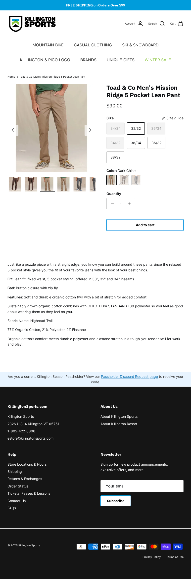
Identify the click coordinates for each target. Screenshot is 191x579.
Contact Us (16, 501)
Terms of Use (175, 557)
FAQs (11, 508)
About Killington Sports (119, 416)
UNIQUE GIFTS (121, 59)
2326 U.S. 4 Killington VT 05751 (33, 424)
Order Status (17, 486)
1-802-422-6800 (21, 431)
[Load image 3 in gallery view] (51, 128)
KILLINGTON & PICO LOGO (45, 59)
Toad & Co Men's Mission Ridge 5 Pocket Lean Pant (52, 77)
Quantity (113, 194)
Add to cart (145, 225)
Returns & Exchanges (24, 479)
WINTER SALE (158, 59)
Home (11, 77)
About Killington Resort (118, 424)
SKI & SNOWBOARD (140, 44)
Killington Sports (20, 416)
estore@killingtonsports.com (30, 438)
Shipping (14, 471)
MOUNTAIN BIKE (48, 44)
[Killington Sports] (32, 23)
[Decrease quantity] (111, 203)
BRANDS (88, 59)
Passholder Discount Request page (129, 376)
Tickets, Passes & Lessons (28, 493)
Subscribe (115, 501)
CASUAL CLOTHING (93, 44)
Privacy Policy (152, 557)
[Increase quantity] (130, 203)
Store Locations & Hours (27, 464)
